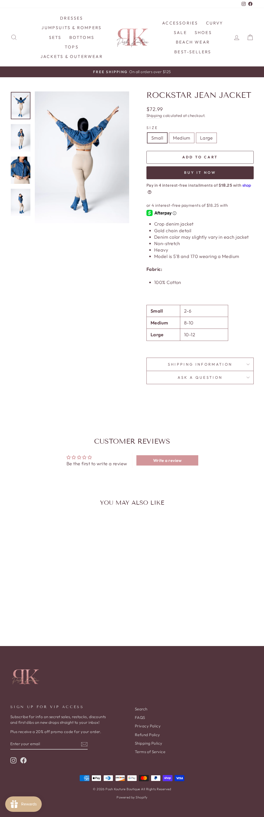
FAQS (140, 717)
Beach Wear (193, 42)
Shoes (203, 32)
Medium (181, 138)
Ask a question (200, 377)
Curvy (215, 22)
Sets (55, 37)
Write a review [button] (167, 460)
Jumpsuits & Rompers (72, 27)
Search (141, 709)
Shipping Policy (148, 743)
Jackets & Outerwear (71, 56)
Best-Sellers (192, 51)
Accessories (180, 22)
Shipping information (200, 364)
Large (206, 138)
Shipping (154, 115)
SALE (180, 32)
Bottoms (81, 37)
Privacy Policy (148, 726)
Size (152, 127)
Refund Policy (147, 734)
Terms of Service (150, 751)
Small (157, 138)
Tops (72, 46)
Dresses (71, 18)
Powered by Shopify (132, 797)
